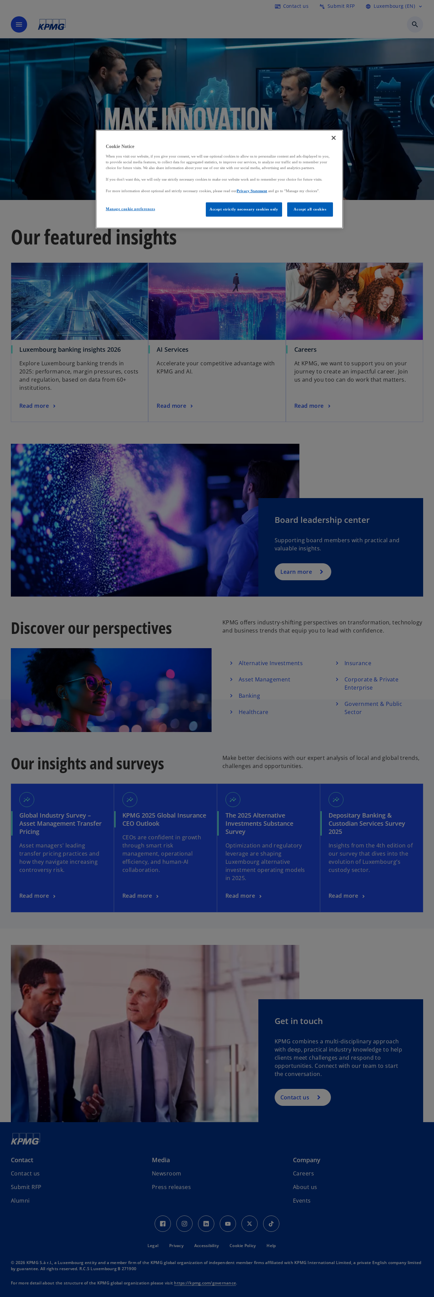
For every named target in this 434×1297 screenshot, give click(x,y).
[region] (219, 179)
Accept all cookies (310, 209)
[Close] (333, 137)
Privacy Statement (252, 191)
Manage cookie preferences (130, 209)
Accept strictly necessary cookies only (244, 209)
